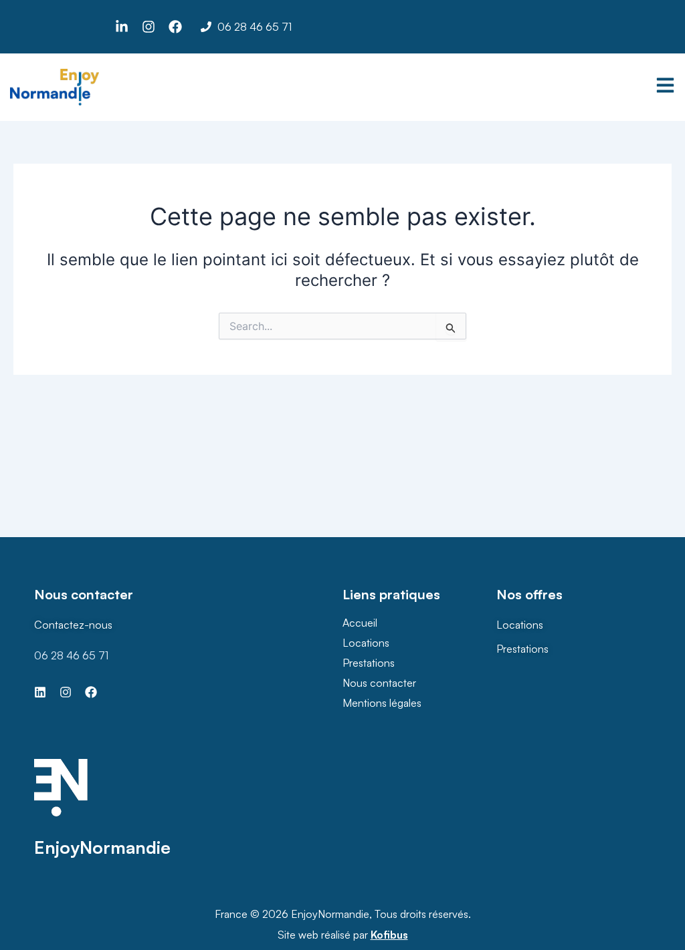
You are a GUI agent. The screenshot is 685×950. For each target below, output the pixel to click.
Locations (365, 642)
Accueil (359, 622)
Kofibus (389, 934)
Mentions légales (381, 702)
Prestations (368, 662)
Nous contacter (379, 682)
